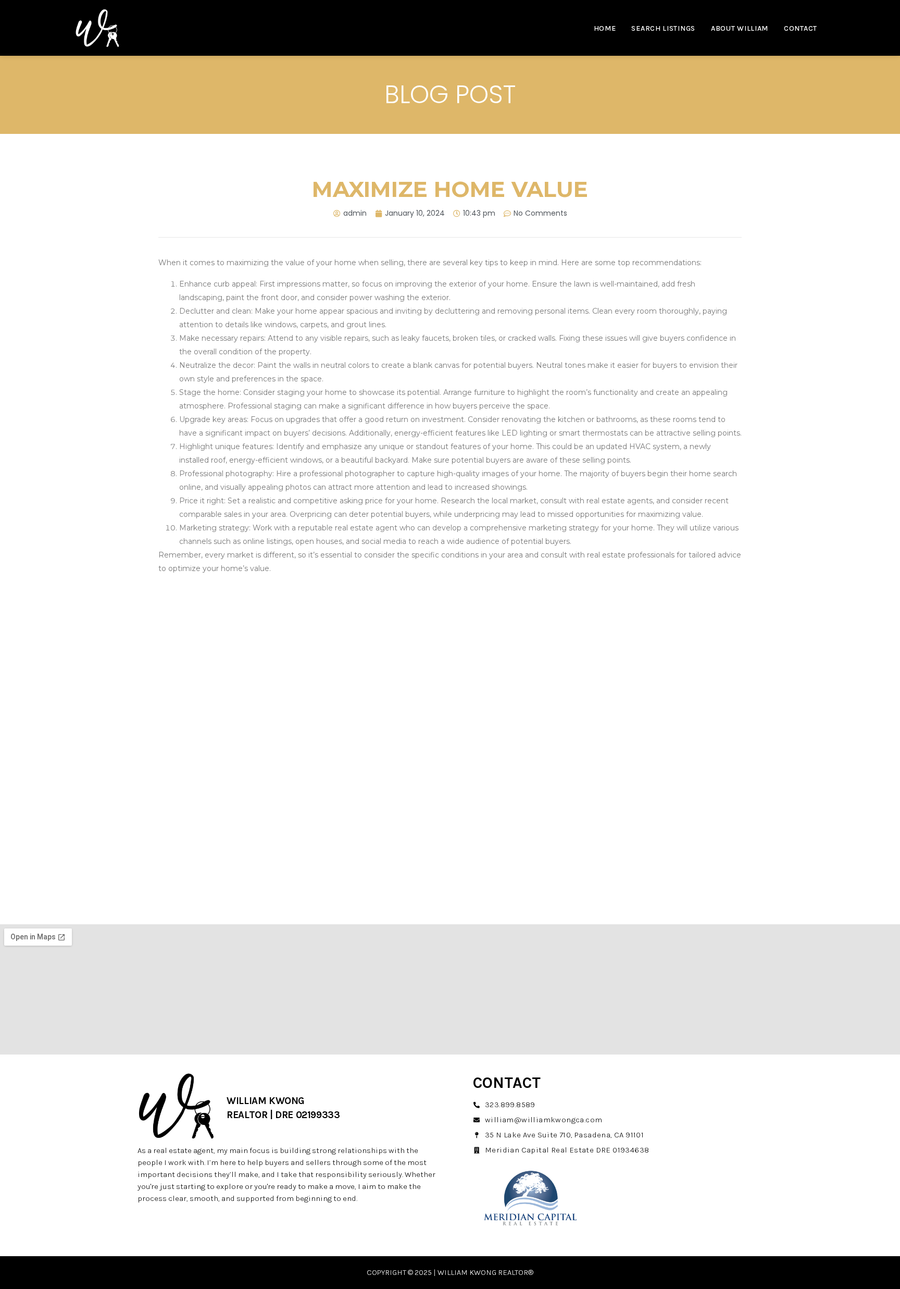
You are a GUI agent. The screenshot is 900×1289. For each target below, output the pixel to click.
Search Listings (663, 28)
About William (739, 28)
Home (605, 28)
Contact (800, 28)
